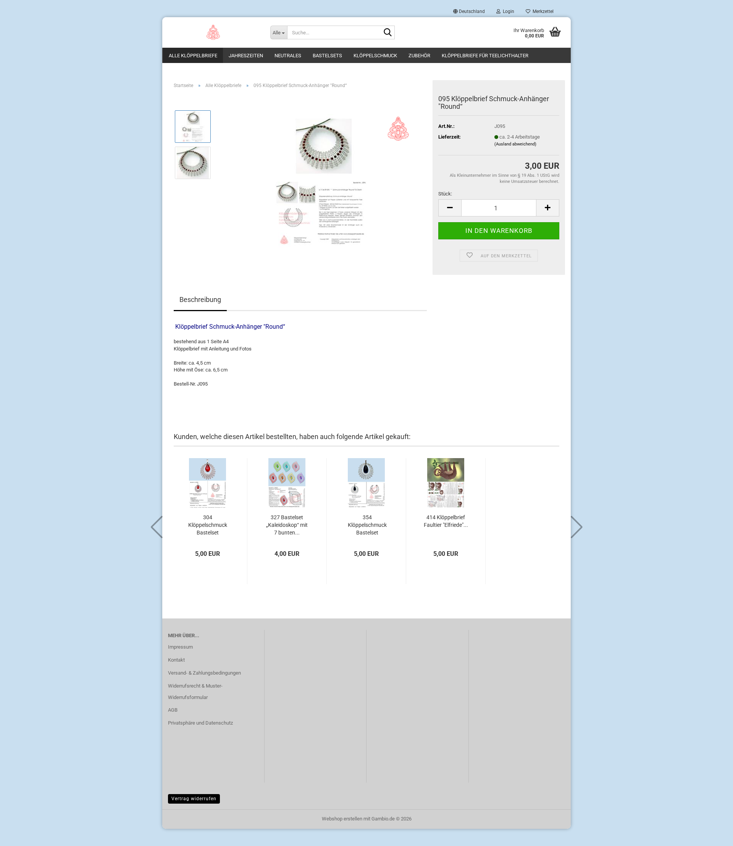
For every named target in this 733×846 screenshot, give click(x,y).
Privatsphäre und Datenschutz (200, 723)
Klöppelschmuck (375, 55)
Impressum (180, 647)
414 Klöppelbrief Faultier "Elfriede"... (446, 521)
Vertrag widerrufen (193, 798)
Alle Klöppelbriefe (193, 55)
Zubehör (419, 55)
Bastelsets (327, 55)
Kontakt (176, 660)
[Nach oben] (712, 834)
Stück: (445, 194)
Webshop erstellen (342, 819)
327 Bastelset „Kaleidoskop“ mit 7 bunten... (287, 525)
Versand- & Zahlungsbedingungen (204, 673)
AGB (173, 710)
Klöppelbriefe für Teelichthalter (485, 55)
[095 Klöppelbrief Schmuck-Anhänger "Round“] (322, 180)
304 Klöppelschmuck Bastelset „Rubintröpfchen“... (207, 525)
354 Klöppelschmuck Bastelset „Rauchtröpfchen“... (367, 525)
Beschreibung (200, 299)
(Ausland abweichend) (515, 144)
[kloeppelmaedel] (213, 32)
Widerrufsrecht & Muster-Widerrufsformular (195, 691)
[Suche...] (387, 33)
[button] (469, 11)
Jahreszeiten (246, 55)
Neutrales (287, 55)
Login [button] (507, 11)
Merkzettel (542, 11)
